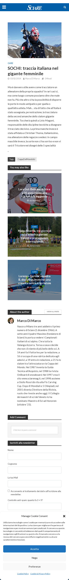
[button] (64, 516)
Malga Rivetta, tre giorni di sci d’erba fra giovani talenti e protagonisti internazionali (34, 236)
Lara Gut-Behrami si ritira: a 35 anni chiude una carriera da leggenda (34, 193)
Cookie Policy (23, 573)
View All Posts (53, 311)
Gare (10, 63)
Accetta (34, 549)
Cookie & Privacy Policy (40, 573)
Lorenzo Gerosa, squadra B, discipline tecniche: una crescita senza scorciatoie (34, 279)
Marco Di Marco (32, 78)
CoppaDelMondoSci (26, 159)
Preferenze (35, 566)
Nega (34, 557)
